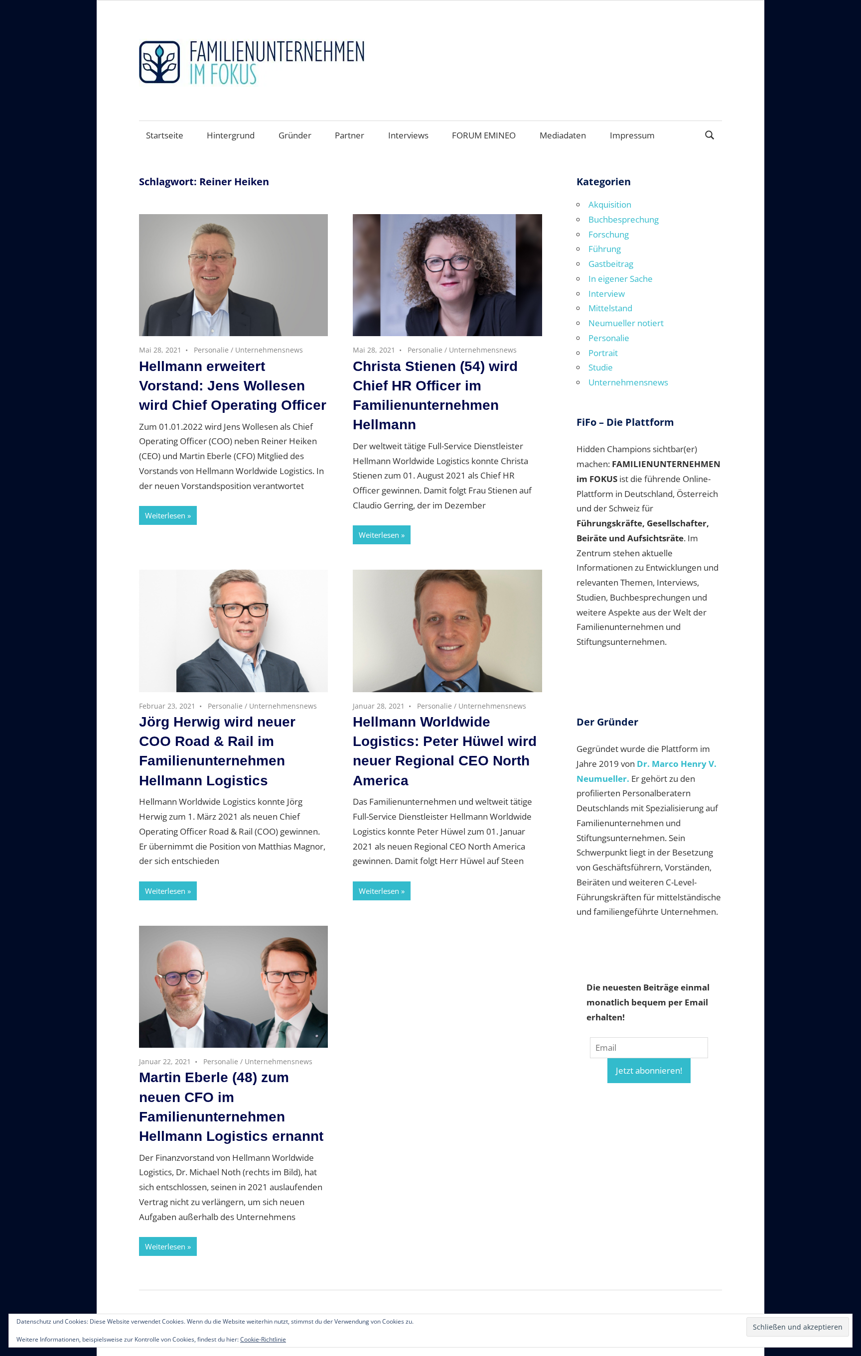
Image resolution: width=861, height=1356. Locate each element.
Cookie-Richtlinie (263, 1339)
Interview (606, 293)
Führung (604, 248)
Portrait (603, 353)
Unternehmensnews (269, 350)
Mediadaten (563, 135)
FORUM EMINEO (484, 135)
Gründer (295, 135)
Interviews (408, 135)
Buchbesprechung (623, 219)
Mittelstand (610, 308)
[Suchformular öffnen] (710, 134)
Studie (600, 367)
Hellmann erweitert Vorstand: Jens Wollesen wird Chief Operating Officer (232, 386)
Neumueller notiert (626, 323)
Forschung (608, 234)
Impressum (632, 135)
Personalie (211, 350)
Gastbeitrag (610, 263)
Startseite (164, 135)
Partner (349, 135)
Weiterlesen (165, 515)
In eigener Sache (620, 278)
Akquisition (609, 204)
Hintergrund (231, 135)
